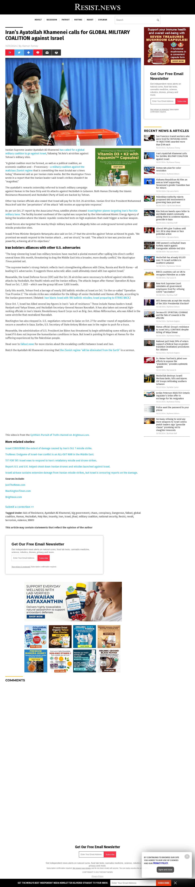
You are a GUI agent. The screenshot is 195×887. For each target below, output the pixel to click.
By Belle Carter (173, 387)
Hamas (20, 516)
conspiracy (105, 512)
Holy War (42, 516)
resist (90, 20)
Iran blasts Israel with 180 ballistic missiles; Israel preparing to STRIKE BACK (86, 297)
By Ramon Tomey (173, 148)
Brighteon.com (13, 497)
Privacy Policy (97, 876)
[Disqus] (73, 723)
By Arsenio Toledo (174, 266)
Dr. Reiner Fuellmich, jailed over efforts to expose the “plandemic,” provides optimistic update (172, 362)
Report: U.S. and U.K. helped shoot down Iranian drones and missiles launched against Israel (57, 466)
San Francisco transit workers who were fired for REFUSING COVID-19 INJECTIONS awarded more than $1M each (173, 140)
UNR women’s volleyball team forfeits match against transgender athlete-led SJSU (171, 246)
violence (22, 520)
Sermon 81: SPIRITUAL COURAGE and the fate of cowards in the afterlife (172, 315)
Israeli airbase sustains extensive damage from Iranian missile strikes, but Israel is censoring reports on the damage (71, 472)
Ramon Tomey (30, 46)
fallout (129, 512)
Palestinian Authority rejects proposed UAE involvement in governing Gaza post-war (170, 200)
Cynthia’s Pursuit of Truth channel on (59, 435)
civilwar (102, 20)
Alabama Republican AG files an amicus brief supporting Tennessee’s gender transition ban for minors (173, 183)
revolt (38, 20)
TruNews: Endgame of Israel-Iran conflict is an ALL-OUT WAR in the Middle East (49, 454)
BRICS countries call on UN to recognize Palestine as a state (170, 273)
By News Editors (173, 174)
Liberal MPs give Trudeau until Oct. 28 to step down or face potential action (171, 231)
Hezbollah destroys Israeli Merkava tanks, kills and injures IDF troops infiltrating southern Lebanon (171, 379)
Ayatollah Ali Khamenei (57, 512)
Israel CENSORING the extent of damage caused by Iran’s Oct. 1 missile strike (48, 448)
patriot (66, 20)
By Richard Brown (174, 206)
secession (51, 20)
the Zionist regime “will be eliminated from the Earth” (90, 350)
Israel (67, 516)
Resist (122, 516)
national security (108, 516)
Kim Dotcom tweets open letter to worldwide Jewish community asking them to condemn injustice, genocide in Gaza (173, 215)
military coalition (88, 516)
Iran (61, 516)
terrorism (10, 520)
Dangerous (118, 512)
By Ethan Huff (172, 223)
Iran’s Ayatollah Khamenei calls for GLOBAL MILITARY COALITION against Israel (172, 156)
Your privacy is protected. (21, 567)
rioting (78, 20)
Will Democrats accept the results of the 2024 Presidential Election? (173, 302)
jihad (75, 516)
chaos (94, 512)
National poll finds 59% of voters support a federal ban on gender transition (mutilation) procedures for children (172, 345)
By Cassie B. (171, 278)
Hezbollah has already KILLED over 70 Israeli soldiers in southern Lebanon (171, 260)
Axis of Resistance (33, 512)
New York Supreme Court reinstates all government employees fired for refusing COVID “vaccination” (170, 287)
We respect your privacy (82, 868)
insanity (53, 516)
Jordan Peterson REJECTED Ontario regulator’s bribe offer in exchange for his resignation (173, 396)
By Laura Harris (173, 191)
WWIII (31, 520)
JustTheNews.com (15, 484)
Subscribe (163, 883)
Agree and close (165, 869)
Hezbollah (30, 516)
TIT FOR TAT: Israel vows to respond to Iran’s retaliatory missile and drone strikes (50, 460)
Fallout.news (27, 344)
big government (80, 512)
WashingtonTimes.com (18, 491)
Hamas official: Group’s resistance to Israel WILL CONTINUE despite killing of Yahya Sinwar (172, 330)
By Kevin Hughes (173, 321)
